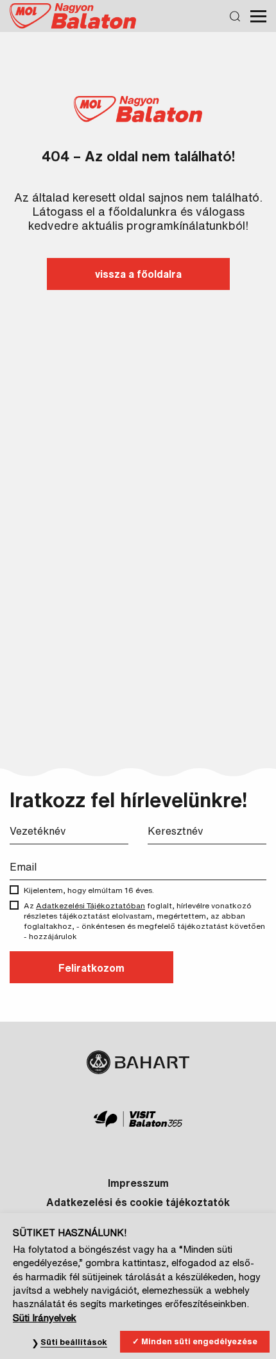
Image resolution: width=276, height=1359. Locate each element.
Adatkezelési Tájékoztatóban (90, 905)
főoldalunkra (142, 211)
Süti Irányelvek (44, 1318)
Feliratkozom (91, 968)
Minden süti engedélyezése (199, 1341)
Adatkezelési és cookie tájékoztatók (138, 1202)
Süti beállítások (73, 1342)
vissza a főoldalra (138, 274)
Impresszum (138, 1183)
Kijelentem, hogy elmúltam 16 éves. (89, 890)
